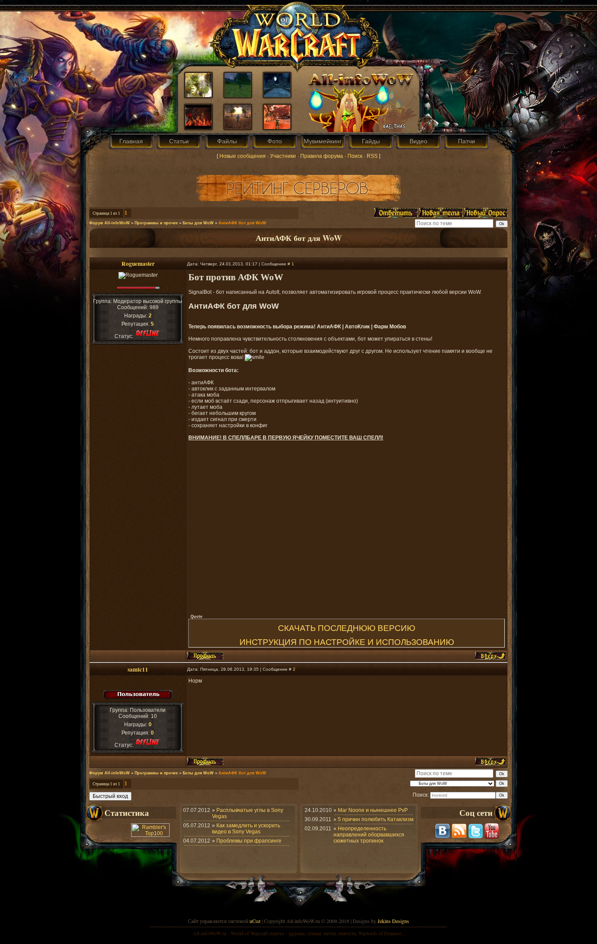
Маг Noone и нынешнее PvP (373, 810)
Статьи (179, 141)
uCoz (255, 920)
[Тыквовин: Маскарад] (277, 127)
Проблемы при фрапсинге (248, 841)
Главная (131, 141)
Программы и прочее (156, 223)
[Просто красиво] (238, 127)
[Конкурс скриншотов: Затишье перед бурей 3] (238, 95)
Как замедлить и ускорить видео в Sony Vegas (246, 828)
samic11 (138, 669)
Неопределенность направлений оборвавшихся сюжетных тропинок (368, 835)
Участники (283, 156)
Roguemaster (138, 263)
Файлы (227, 141)
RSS (372, 156)
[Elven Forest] (277, 95)
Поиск (354, 156)
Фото (274, 141)
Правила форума (321, 156)
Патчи (466, 141)
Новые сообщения (242, 156)
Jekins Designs (393, 920)
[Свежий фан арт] (198, 95)
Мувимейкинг (323, 141)
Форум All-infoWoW (109, 223)
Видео (418, 141)
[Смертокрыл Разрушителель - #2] (198, 127)
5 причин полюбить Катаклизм (375, 819)
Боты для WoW (198, 223)
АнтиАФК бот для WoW (242, 223)
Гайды (371, 141)
